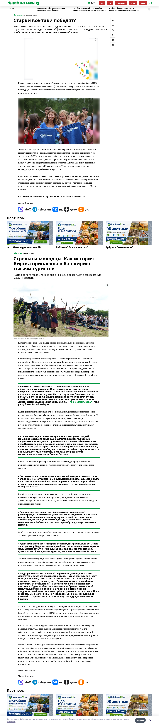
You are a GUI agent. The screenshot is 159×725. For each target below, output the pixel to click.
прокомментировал (81, 401)
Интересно (18, 15)
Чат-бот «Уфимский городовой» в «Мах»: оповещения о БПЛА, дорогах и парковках (89, 9)
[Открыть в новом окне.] (24, 209)
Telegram (121, 3)
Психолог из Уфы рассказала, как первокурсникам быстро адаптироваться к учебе (51, 9)
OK (110, 3)
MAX (143, 3)
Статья (10, 8)
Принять (140, 720)
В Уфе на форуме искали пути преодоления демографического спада (123, 9)
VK (102, 3)
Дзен (133, 3)
